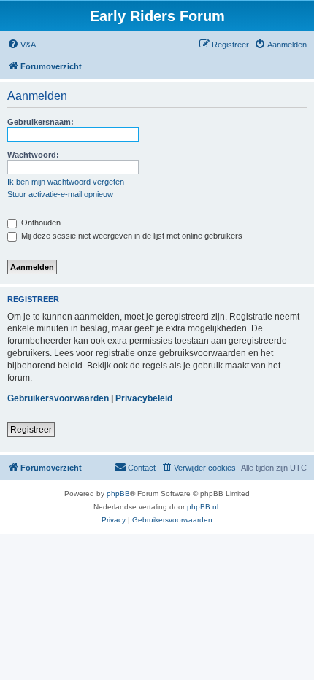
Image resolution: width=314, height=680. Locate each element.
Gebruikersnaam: (40, 121)
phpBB (118, 494)
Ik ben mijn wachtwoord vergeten (65, 181)
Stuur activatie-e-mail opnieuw (60, 194)
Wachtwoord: (33, 154)
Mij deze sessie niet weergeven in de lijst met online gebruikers (130, 235)
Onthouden (40, 222)
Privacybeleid (143, 398)
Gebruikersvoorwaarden (58, 398)
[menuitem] (21, 44)
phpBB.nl (202, 507)
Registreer (31, 430)
